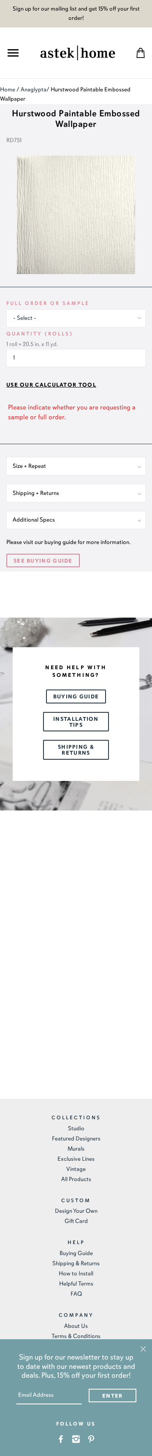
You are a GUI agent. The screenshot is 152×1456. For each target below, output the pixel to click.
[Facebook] (61, 1438)
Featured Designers (76, 1138)
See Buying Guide (43, 561)
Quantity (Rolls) (39, 334)
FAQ (76, 1293)
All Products (76, 1179)
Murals (76, 1148)
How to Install (76, 1273)
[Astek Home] (78, 52)
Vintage (76, 1169)
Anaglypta (33, 89)
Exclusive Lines (76, 1158)
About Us (76, 1326)
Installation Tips (76, 722)
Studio (76, 1128)
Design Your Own (76, 1210)
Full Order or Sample (48, 303)
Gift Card (76, 1221)
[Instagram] (76, 1438)
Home (7, 89)
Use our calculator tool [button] (51, 385)
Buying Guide (76, 696)
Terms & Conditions (76, 1336)
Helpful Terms (76, 1283)
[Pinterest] (91, 1438)
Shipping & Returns (76, 750)
